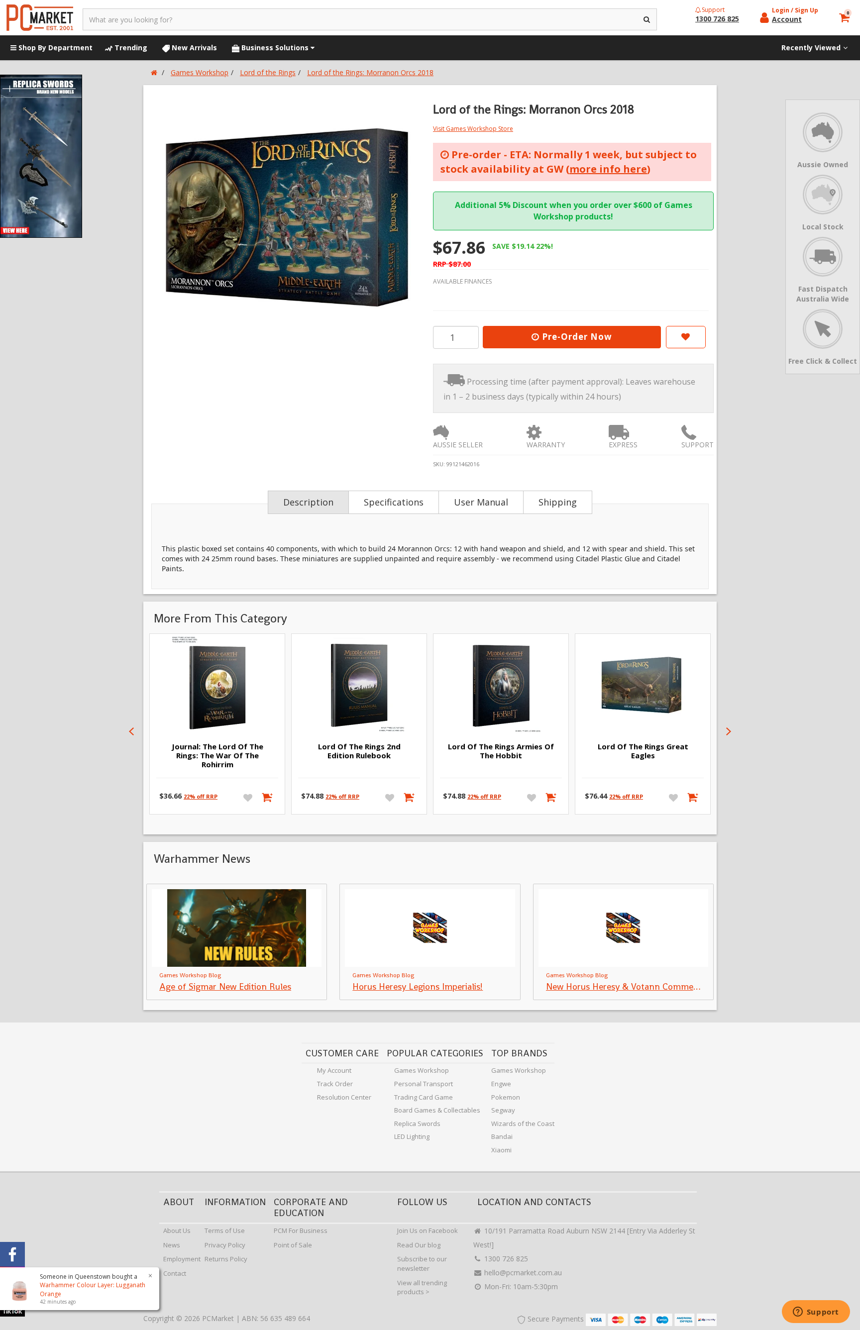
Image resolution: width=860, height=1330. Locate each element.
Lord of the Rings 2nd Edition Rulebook (359, 750)
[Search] (647, 19)
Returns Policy (226, 1258)
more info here (608, 169)
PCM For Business (300, 1230)
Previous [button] (131, 731)
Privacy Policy (225, 1244)
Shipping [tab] (557, 502)
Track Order (335, 1083)
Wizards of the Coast (522, 1123)
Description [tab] (308, 502)
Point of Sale (293, 1244)
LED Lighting (412, 1136)
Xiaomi (501, 1149)
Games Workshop (421, 1070)
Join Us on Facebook (427, 1230)
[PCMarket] (39, 17)
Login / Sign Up (795, 10)
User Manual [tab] (481, 502)
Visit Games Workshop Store (473, 128)
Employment (182, 1258)
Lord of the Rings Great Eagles (643, 750)
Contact (174, 1273)
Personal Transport (423, 1083)
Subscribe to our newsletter (422, 1263)
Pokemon (505, 1097)
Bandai (502, 1136)
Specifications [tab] (394, 502)
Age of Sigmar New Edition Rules (225, 986)
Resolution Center (344, 1097)
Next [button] (729, 731)
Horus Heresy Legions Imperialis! (417, 986)
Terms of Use (225, 1230)
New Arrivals (193, 47)
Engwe (501, 1083)
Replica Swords (417, 1123)
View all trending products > (422, 1287)
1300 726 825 (505, 1258)
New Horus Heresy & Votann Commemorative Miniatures (659, 986)
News (171, 1244)
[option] (286, 217)
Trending (129, 47)
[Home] (154, 72)
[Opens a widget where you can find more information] (815, 1312)
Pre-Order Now (575, 336)
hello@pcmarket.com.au (522, 1272)
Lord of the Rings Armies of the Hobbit (501, 750)
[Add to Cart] (268, 797)
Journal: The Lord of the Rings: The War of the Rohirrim (217, 755)
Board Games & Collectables (437, 1110)
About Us (177, 1230)
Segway (503, 1110)
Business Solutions (275, 47)
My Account (334, 1070)
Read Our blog (418, 1244)
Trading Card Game (423, 1097)
